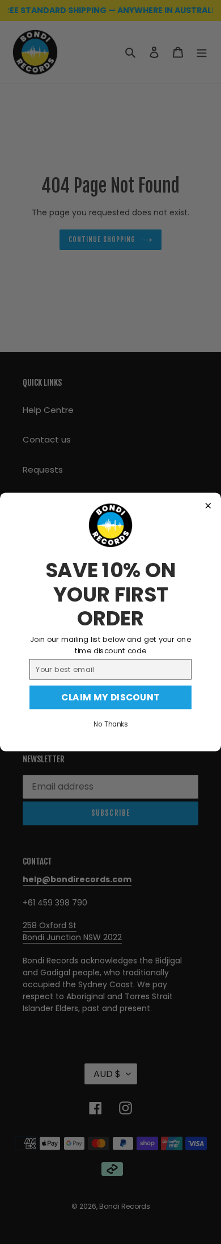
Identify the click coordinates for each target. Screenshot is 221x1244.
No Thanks (111, 724)
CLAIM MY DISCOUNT (110, 697)
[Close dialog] (208, 506)
